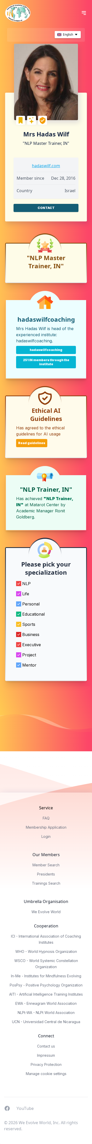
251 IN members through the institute (46, 362)
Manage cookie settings (46, 1073)
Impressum (46, 1055)
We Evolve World (46, 912)
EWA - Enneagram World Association (46, 1003)
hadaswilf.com (46, 165)
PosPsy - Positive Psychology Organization (46, 985)
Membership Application (46, 827)
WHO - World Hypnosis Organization (46, 951)
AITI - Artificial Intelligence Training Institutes (46, 994)
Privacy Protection (46, 1064)
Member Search (46, 865)
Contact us (46, 1046)
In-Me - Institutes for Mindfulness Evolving (46, 976)
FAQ (46, 818)
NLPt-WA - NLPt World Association (46, 1012)
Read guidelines (31, 443)
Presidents (46, 874)
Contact (46, 208)
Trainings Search (46, 883)
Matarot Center (44, 504)
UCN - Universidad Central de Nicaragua (46, 1022)
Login (46, 836)
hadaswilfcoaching (34, 340)
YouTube (25, 1108)
